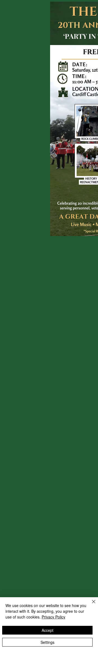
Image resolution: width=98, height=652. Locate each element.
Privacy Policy (53, 617)
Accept (47, 630)
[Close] (90, 604)
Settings (47, 642)
